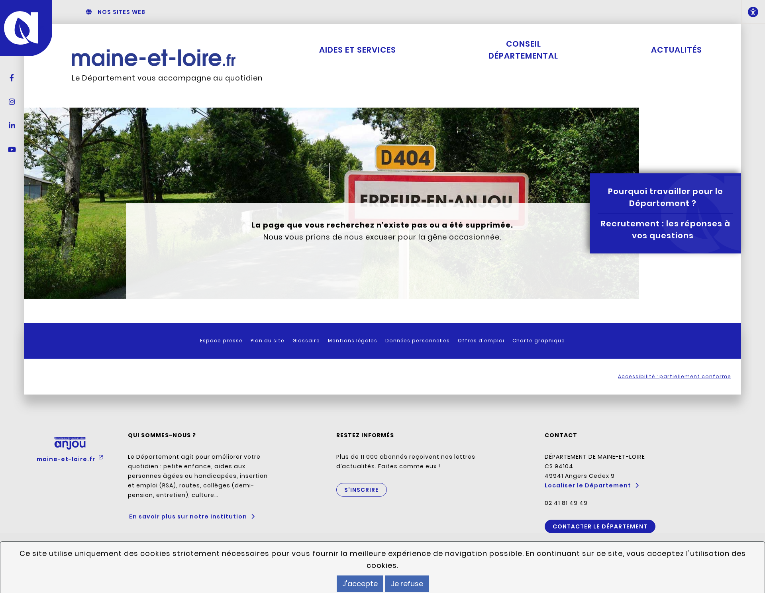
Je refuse (407, 584)
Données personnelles (417, 340)
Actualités (676, 49)
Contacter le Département (600, 526)
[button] (753, 12)
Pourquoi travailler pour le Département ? (665, 197)
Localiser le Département (588, 485)
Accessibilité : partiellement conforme (674, 376)
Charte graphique (538, 340)
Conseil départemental (523, 49)
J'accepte (360, 584)
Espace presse (221, 340)
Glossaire (306, 340)
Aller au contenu (405, 12)
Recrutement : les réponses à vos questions (665, 229)
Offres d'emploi (481, 340)
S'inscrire (361, 490)
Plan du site (267, 340)
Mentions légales (352, 340)
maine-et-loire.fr (67, 459)
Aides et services (357, 49)
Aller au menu (356, 12)
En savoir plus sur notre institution (188, 516)
